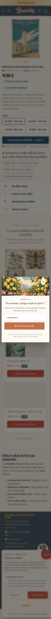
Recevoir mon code (24, 325)
